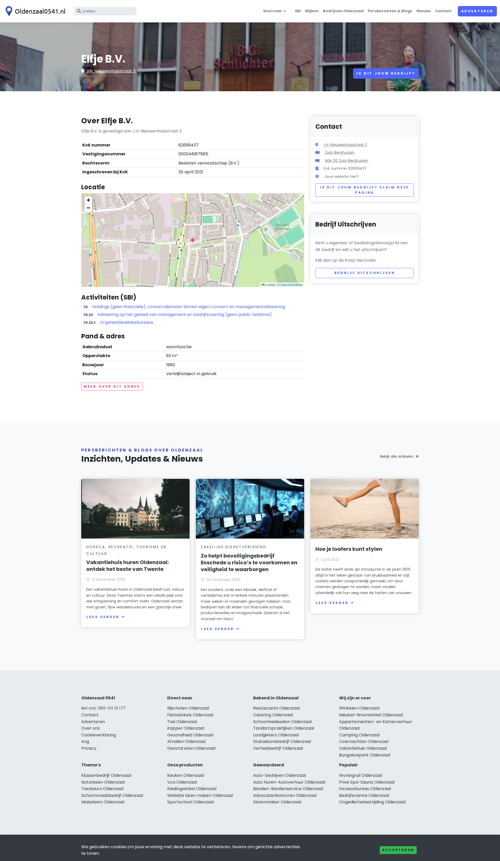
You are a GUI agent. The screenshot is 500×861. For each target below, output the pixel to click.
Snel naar (272, 11)
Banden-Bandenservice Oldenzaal (288, 789)
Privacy (88, 748)
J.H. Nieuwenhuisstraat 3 (110, 71)
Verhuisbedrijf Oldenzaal (278, 748)
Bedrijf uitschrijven (364, 273)
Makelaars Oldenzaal (102, 802)
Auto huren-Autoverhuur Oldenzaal (289, 782)
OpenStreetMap (291, 284)
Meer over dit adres (112, 386)
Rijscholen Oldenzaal (188, 708)
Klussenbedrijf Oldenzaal (106, 775)
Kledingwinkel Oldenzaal (191, 789)
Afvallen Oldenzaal (186, 741)
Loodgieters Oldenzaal (276, 735)
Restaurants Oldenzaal (276, 708)
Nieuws (423, 11)
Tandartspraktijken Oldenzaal (283, 728)
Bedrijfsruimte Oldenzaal (364, 795)
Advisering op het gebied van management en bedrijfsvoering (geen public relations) (184, 314)
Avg (85, 741)
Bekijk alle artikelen (397, 456)
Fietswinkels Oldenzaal (190, 715)
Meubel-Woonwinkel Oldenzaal (371, 715)
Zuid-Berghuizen (339, 152)
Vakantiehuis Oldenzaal (363, 748)
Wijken (312, 11)
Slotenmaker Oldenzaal (277, 802)
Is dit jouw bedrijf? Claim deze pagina (364, 190)
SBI (298, 11)
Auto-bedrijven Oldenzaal (279, 775)
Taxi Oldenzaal (182, 722)
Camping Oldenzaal (359, 735)
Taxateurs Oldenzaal (102, 789)
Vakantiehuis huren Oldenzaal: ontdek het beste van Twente (127, 566)
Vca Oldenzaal (182, 782)
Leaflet (270, 284)
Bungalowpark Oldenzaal (364, 755)
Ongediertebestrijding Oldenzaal (372, 802)
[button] (192, 240)
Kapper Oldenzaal (185, 728)
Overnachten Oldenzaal (363, 741)
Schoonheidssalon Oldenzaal (282, 722)
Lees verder (102, 617)
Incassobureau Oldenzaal (365, 789)
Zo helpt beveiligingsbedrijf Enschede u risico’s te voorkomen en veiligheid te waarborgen (249, 562)
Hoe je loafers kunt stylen (348, 549)
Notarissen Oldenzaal (103, 782)
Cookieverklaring (98, 735)
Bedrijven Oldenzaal (343, 11)
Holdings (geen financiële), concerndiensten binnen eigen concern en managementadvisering (188, 307)
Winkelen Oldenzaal (359, 708)
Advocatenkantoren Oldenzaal (284, 795)
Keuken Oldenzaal (185, 775)
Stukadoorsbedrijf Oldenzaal (282, 741)
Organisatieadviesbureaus (126, 322)
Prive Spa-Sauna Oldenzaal (367, 782)
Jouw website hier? (341, 176)
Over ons (90, 728)
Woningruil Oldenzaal (360, 775)
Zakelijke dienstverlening (233, 546)
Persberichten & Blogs (390, 11)
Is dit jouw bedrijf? (386, 73)
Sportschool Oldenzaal (190, 802)
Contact (443, 11)
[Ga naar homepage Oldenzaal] (34, 11)
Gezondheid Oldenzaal (190, 735)
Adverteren (477, 11)
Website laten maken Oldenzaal (200, 795)
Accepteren (398, 850)
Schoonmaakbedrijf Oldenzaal (112, 795)
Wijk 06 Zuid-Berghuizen (346, 160)
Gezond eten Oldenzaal (191, 748)
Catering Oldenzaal (273, 715)
